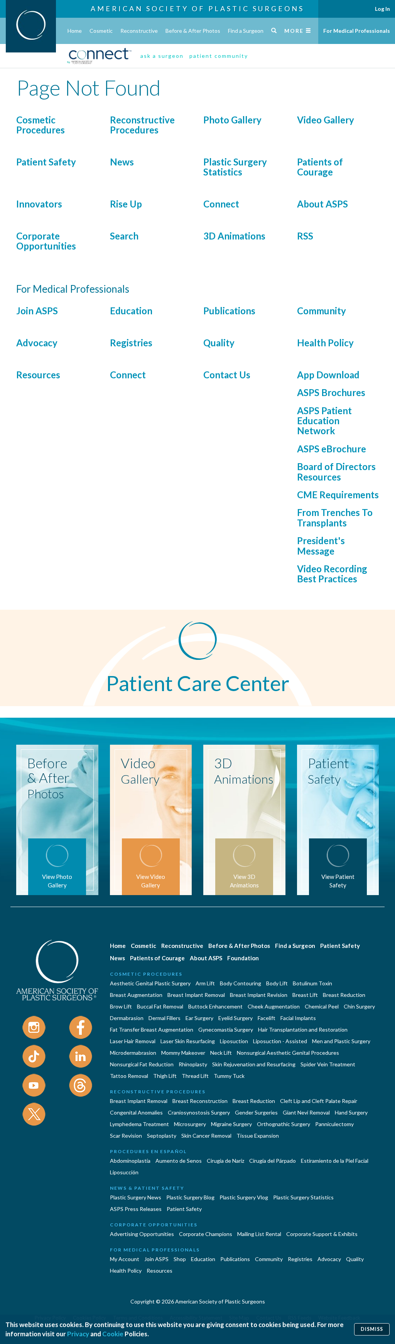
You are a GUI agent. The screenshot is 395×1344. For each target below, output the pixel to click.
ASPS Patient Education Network (324, 421)
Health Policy (325, 342)
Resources (38, 374)
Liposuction (234, 1041)
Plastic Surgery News (135, 1197)
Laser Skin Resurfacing (187, 1041)
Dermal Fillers (165, 1018)
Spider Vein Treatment (327, 1064)
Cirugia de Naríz (225, 1160)
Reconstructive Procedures (142, 124)
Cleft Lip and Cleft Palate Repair (318, 1101)
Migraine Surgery (231, 1124)
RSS (305, 235)
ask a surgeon (162, 55)
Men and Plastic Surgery (341, 1041)
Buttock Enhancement (215, 1006)
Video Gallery (325, 119)
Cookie (112, 1334)
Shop (180, 1259)
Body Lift (277, 983)
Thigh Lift (165, 1076)
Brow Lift (121, 1006)
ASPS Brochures (331, 392)
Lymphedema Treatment (139, 1124)
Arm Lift (205, 983)
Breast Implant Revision (258, 995)
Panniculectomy (334, 1124)
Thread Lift (195, 1076)
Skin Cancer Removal (206, 1135)
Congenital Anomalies (136, 1112)
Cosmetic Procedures (40, 124)
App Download (328, 374)
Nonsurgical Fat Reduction (142, 1064)
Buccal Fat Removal (160, 1006)
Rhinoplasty (193, 1064)
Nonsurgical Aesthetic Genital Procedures (288, 1052)
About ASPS (322, 203)
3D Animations (234, 235)
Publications (229, 310)
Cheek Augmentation (274, 1006)
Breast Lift (305, 995)
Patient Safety (46, 161)
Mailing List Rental (259, 1234)
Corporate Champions (205, 1234)
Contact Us (226, 374)
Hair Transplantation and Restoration (303, 1029)
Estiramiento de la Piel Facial (334, 1160)
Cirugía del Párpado (272, 1160)
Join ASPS (37, 310)
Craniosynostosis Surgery (199, 1112)
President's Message (321, 545)
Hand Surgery (351, 1112)
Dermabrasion (126, 1018)
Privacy (78, 1334)
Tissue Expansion (257, 1135)
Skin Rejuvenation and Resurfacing (253, 1064)
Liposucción (124, 1172)
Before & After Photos (192, 30)
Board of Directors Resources (336, 471)
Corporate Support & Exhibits (322, 1234)
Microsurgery (190, 1124)
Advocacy (36, 342)
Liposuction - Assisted (280, 1041)
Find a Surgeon (245, 30)
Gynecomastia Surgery (225, 1029)
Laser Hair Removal (132, 1041)
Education (131, 310)
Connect (221, 203)
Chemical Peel (322, 1006)
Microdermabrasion (133, 1052)
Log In (382, 8)
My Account (124, 1259)
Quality (219, 342)
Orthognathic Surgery (283, 1124)
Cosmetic (101, 30)
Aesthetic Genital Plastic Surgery (150, 983)
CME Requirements (338, 494)
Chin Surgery (359, 1006)
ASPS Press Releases (136, 1209)
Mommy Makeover (183, 1052)
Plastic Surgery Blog (190, 1197)
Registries (131, 342)
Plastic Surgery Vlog (243, 1197)
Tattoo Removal (129, 1076)
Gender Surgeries (256, 1112)
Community (321, 310)
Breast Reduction (344, 995)
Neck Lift (221, 1052)
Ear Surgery (199, 1018)
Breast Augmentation (136, 995)
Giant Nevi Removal (306, 1112)
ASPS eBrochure (331, 448)
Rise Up (126, 203)
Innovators (39, 203)
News (122, 161)
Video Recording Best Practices (332, 573)
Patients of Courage (320, 166)
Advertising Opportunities (142, 1234)
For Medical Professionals (356, 30)
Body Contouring (240, 983)
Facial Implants (298, 1018)
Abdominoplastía (130, 1160)
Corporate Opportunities (46, 240)
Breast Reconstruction (200, 1101)
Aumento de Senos (178, 1160)
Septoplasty (161, 1135)
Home (75, 30)
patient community (218, 55)
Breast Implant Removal (196, 995)
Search (124, 235)
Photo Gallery (232, 119)
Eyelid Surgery (235, 1018)
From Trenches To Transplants (335, 517)
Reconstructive (139, 30)
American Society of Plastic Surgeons (197, 8)
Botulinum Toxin (312, 983)
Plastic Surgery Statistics (235, 166)
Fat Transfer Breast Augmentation (151, 1029)
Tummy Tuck (229, 1076)
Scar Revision (126, 1135)
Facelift (266, 1018)
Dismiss (372, 1329)
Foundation (243, 957)
